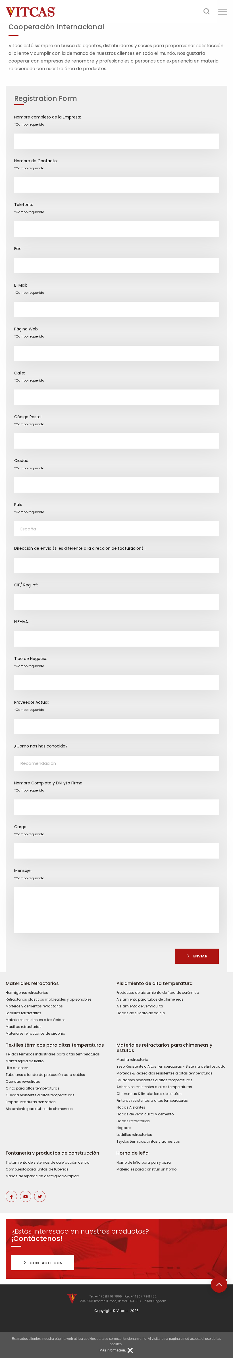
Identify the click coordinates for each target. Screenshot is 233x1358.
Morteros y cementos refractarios (34, 1006)
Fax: (18, 248)
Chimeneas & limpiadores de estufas (149, 1094)
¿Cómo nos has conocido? (41, 746)
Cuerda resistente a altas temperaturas (40, 1095)
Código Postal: (29, 420)
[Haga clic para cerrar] (130, 1350)
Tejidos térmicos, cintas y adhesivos (148, 1142)
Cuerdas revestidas (23, 1082)
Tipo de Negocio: (30, 662)
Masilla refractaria (132, 1060)
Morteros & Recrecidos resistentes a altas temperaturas (164, 1073)
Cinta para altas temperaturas (32, 1088)
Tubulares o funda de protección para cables (45, 1075)
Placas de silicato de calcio (140, 1013)
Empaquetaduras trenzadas (31, 1102)
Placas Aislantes (130, 1107)
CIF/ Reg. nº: (26, 585)
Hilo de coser (17, 1068)
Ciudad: (29, 464)
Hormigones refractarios (27, 993)
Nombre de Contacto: (36, 164)
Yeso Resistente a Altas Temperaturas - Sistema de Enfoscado (170, 1067)
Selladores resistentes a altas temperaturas (154, 1080)
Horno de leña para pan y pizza (143, 1163)
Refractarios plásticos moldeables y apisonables (48, 999)
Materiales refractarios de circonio (35, 1034)
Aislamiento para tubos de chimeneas (150, 999)
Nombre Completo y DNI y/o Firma (48, 786)
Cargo (29, 830)
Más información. (112, 1350)
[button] (222, 11)
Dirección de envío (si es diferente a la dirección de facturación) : (79, 548)
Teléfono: (29, 208)
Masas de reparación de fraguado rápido (42, 1176)
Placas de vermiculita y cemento (145, 1114)
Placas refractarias (133, 1121)
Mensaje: (29, 874)
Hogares (123, 1128)
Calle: (29, 376)
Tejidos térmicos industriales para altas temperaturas (53, 1054)
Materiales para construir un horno (146, 1169)
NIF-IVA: (21, 621)
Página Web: (29, 332)
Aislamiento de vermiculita (139, 1006)
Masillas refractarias (23, 1027)
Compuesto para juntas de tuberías (37, 1169)
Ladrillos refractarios (23, 1013)
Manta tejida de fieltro (24, 1061)
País (29, 508)
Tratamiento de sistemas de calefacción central (48, 1163)
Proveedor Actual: (31, 705)
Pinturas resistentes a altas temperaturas (152, 1101)
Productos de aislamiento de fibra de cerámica (157, 993)
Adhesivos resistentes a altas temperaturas (154, 1087)
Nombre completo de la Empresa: (47, 120)
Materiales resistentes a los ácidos (36, 1020)
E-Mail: (29, 288)
